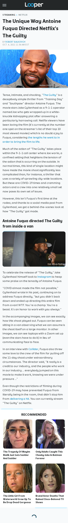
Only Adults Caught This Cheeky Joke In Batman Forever (49, 455)
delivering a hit (19, 399)
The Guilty (49, 95)
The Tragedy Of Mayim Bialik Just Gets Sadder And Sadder (16, 455)
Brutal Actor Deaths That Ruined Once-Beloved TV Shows (50, 499)
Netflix (23, 15)
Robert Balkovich (15, 42)
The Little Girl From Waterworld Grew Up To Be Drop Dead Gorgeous (17, 499)
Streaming (9, 15)
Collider (33, 349)
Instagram (44, 277)
